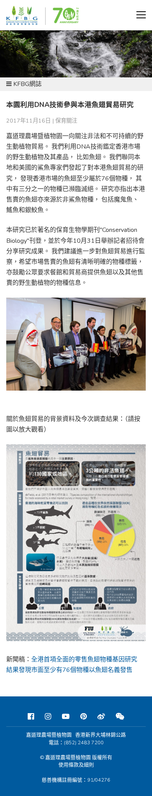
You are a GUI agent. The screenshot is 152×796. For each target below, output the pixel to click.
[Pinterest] (83, 716)
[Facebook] (31, 716)
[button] (141, 14)
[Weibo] (101, 716)
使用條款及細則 (76, 764)
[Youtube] (65, 716)
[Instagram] (48, 716)
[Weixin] (120, 716)
